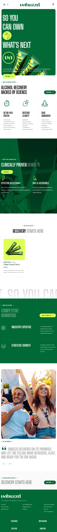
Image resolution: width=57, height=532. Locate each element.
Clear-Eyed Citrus (11, 264)
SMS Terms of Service (48, 508)
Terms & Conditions (49, 504)
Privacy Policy (5, 507)
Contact (3, 504)
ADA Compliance (48, 511)
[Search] (7, 4)
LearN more (6, 172)
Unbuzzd (13, 500)
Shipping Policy (26, 507)
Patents (24, 509)
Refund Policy (5, 509)
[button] (6, 262)
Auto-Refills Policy (27, 504)
